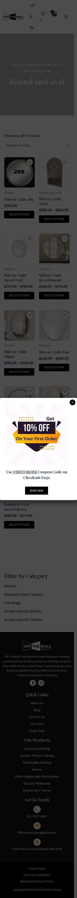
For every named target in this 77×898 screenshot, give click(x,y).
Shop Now (36, 490)
